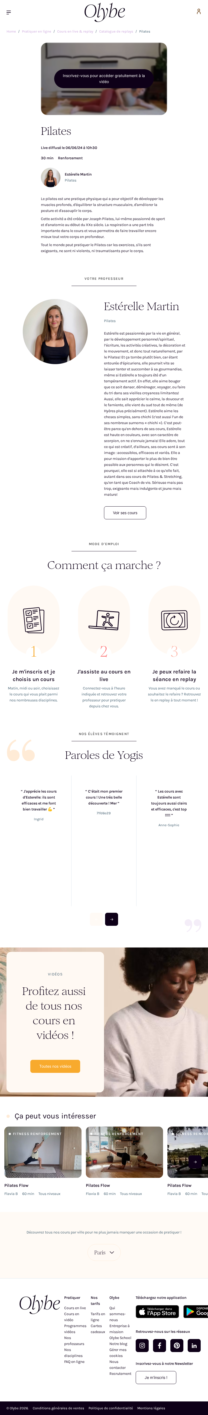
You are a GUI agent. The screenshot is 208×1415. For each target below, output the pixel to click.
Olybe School (120, 1337)
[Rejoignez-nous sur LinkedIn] (194, 1345)
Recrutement (120, 1373)
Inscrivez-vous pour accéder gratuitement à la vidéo (104, 78)
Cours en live (75, 1308)
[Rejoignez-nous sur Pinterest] (176, 1345)
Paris (99, 1252)
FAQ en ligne (74, 1361)
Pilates (70, 180)
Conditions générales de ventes (58, 1408)
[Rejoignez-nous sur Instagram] (142, 1345)
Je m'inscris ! (156, 1377)
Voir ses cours (125, 512)
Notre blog (118, 1343)
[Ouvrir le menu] (10, 12)
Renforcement (70, 158)
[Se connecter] (199, 12)
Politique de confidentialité (111, 1408)
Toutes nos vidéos (55, 1066)
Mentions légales (151, 1408)
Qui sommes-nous (117, 1314)
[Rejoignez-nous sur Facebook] (159, 1345)
